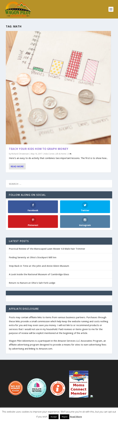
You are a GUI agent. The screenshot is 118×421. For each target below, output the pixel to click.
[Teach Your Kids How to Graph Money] (58, 87)
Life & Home (60, 153)
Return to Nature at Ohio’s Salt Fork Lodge (32, 282)
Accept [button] (54, 416)
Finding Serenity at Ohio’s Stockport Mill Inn (32, 257)
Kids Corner (49, 153)
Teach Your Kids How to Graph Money (38, 149)
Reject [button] (64, 416)
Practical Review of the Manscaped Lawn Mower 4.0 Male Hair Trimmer (47, 248)
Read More (17, 166)
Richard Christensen (20, 153)
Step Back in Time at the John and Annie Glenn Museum (39, 265)
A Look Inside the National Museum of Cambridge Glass (39, 274)
